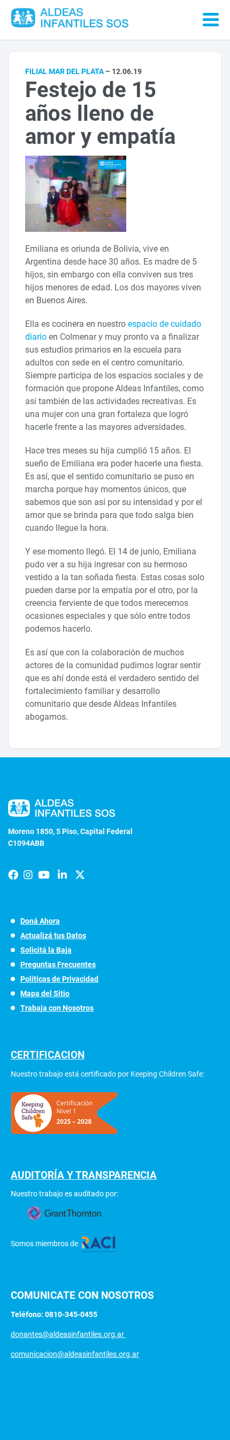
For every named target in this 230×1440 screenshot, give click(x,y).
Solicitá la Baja (46, 950)
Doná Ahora (40, 921)
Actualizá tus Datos (53, 935)
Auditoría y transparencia (84, 1175)
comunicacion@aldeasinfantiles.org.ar (75, 1354)
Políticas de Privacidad (59, 979)
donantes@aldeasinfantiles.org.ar (68, 1334)
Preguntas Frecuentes (58, 964)
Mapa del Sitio (45, 993)
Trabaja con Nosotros (57, 1008)
